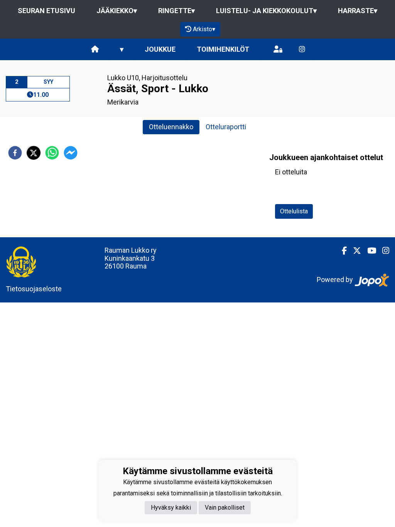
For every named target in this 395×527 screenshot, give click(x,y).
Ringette (176, 11)
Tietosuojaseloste (34, 289)
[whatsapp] (52, 153)
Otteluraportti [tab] (226, 127)
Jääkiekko (116, 11)
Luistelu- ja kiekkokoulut (266, 11)
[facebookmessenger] (71, 153)
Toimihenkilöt (223, 49)
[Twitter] (354, 251)
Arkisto (204, 29)
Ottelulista (294, 211)
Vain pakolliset (225, 507)
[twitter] (34, 153)
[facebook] (15, 153)
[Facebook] (341, 251)
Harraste (357, 11)
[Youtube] (368, 251)
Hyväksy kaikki (171, 507)
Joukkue (160, 49)
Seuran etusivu (46, 11)
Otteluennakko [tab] (171, 127)
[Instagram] (302, 50)
